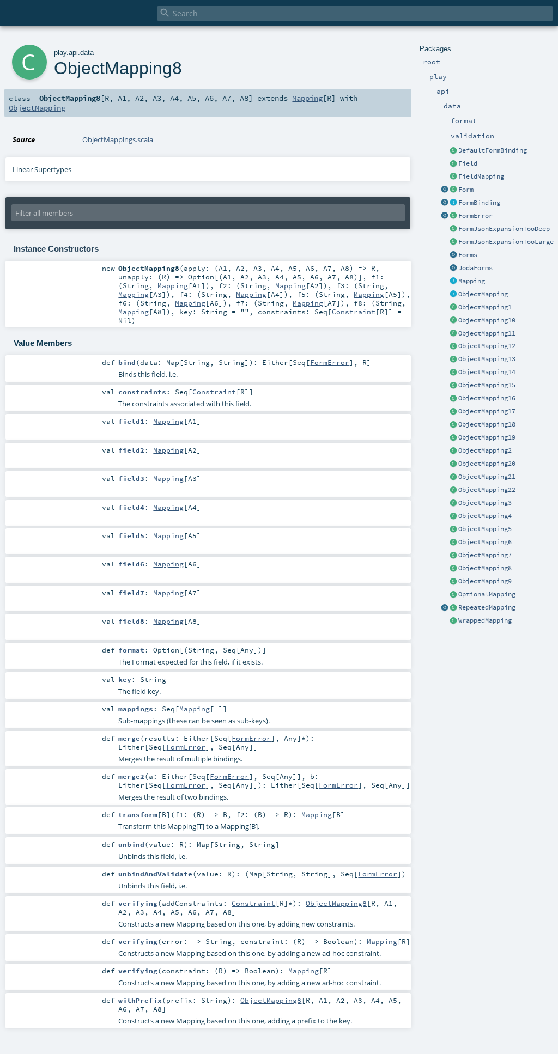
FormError (475, 216)
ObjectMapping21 (486, 476)
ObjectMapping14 (486, 372)
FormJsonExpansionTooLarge (506, 242)
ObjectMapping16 (486, 398)
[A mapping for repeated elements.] (453, 608)
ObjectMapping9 (485, 581)
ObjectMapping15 (486, 385)
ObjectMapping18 (486, 424)
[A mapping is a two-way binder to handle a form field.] (453, 281)
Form (466, 189)
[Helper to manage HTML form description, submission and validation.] (453, 190)
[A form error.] (453, 216)
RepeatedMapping (486, 607)
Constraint (353, 311)
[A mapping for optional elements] (453, 594)
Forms (467, 255)
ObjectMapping (483, 294)
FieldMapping (481, 176)
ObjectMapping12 (486, 346)
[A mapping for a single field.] (453, 177)
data (87, 52)
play (60, 52)
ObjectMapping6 (485, 542)
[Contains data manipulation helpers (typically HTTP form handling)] (453, 255)
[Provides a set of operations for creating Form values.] (444, 190)
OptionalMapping (486, 594)
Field (467, 163)
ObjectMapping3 (485, 503)
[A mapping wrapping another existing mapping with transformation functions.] (453, 621)
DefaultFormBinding (492, 150)
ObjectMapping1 (485, 307)
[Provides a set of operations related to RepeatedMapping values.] (444, 608)
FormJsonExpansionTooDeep (504, 229)
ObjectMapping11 (486, 333)
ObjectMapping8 (485, 568)
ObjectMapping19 (486, 437)
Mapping (471, 281)
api (73, 52)
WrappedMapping (485, 620)
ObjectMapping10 (486, 320)
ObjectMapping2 (485, 450)
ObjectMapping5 (485, 529)
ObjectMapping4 (485, 516)
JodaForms (475, 268)
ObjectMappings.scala (117, 139)
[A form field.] (453, 164)
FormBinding (479, 202)
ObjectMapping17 (486, 411)
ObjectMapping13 (486, 359)
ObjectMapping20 (486, 463)
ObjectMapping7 (485, 555)
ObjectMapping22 (486, 490)
